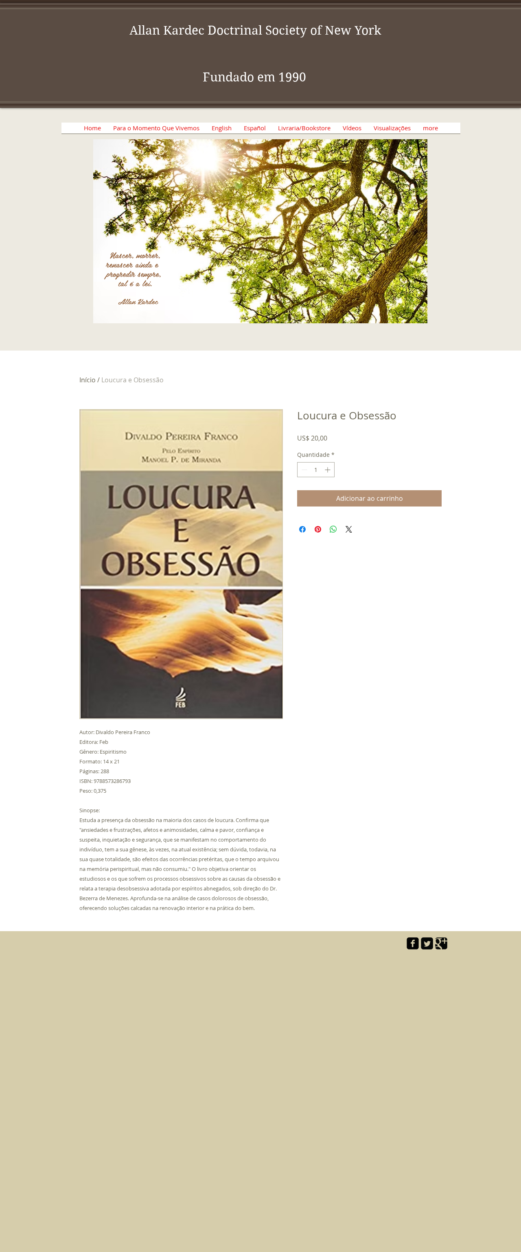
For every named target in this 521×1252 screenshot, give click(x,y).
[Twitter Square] (427, 943)
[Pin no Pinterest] (318, 529)
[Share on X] (349, 529)
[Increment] (328, 470)
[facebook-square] (413, 943)
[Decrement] (303, 470)
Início (87, 379)
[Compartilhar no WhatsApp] (333, 529)
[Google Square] (441, 943)
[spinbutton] (316, 470)
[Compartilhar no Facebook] (302, 529)
